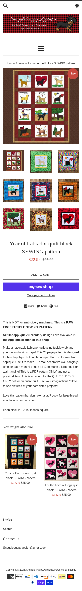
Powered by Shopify (65, 569)
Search (7, 529)
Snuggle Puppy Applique (39, 569)
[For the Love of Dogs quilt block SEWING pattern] (61, 457)
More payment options (41, 295)
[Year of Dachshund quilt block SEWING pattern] (20, 451)
